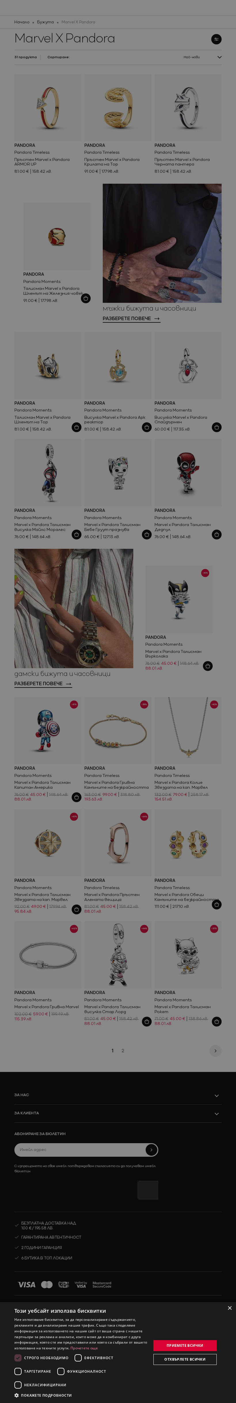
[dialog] (118, 1352)
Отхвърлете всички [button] (184, 1359)
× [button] (229, 1308)
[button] (43, 1395)
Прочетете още (84, 1348)
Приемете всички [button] (185, 1345)
